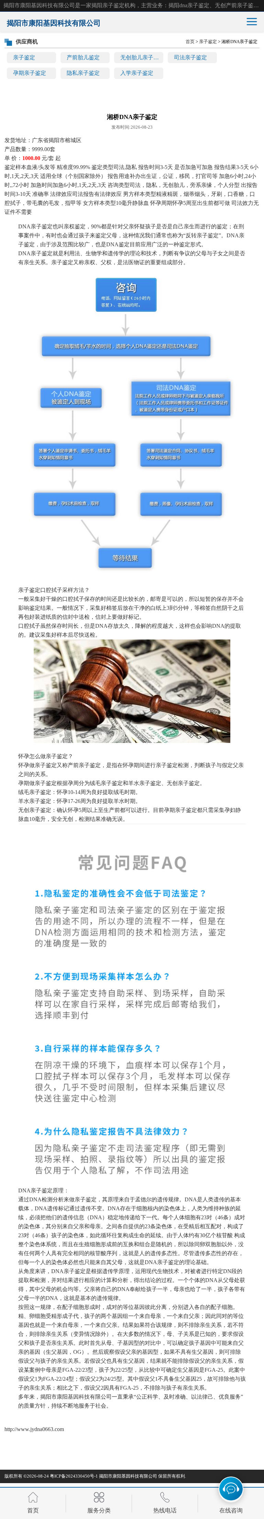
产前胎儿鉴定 (83, 57)
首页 (190, 41)
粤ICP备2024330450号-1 (74, 1476)
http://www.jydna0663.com (34, 1429)
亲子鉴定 (24, 57)
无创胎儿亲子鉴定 (141, 57)
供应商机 (27, 41)
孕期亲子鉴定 (29, 73)
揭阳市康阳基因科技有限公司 (128, 1476)
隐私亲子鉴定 (83, 73)
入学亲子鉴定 (136, 73)
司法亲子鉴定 (190, 57)
